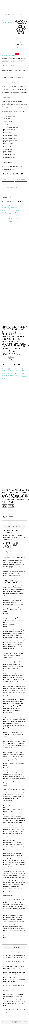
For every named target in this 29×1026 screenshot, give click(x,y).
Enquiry (3, 184)
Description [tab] (4, 55)
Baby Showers (22, 46)
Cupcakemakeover (14, 6)
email (19, 968)
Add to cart (19, 41)
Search (21, 14)
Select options (5, 354)
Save (18, 53)
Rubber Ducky (18, 47)
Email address (18, 176)
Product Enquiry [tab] (11, 55)
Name (3, 176)
